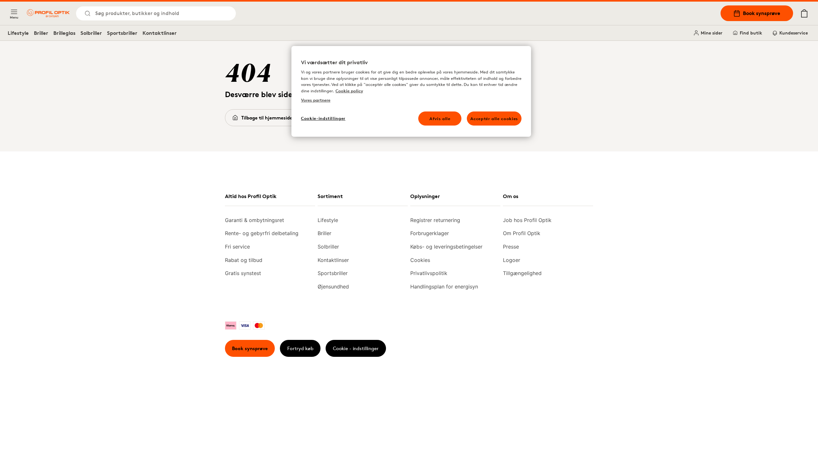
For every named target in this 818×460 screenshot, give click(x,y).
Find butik (751, 32)
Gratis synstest (243, 273)
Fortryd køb (300, 348)
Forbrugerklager (429, 233)
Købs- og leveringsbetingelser (446, 246)
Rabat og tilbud (243, 260)
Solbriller (91, 33)
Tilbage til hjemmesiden (268, 118)
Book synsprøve (761, 13)
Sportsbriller (122, 33)
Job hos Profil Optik (527, 220)
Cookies (420, 260)
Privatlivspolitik (428, 273)
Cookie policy (349, 90)
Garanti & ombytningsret (254, 220)
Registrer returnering (435, 220)
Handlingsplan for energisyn (444, 286)
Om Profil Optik (521, 233)
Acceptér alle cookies (494, 118)
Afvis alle (440, 118)
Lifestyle (18, 33)
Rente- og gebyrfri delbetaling (261, 233)
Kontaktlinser (160, 33)
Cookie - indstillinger (356, 348)
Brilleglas (64, 33)
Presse (511, 246)
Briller (41, 33)
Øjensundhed (333, 286)
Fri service (237, 246)
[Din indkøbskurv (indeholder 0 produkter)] (804, 13)
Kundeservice (793, 32)
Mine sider (711, 32)
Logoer (511, 260)
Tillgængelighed (522, 273)
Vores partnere (315, 100)
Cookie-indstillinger (323, 118)
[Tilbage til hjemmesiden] (48, 13)
